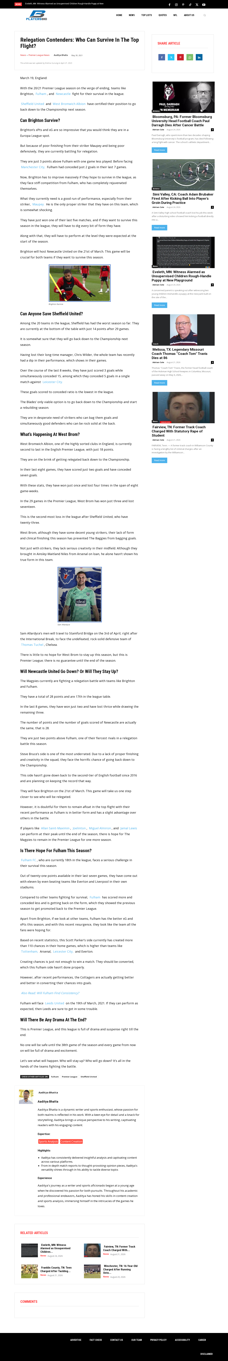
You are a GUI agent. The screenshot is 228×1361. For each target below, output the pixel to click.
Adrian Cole (158, 129)
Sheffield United (32, 104)
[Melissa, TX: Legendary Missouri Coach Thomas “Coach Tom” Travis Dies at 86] (183, 329)
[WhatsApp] (190, 57)
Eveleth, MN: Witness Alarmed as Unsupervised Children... (55, 1248)
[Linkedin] (199, 57)
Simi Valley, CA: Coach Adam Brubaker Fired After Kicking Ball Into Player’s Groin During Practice (182, 198)
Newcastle (63, 94)
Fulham (41, 94)
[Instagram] (176, 5)
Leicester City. (53, 382)
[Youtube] (204, 5)
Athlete (156, 111)
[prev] (120, 5)
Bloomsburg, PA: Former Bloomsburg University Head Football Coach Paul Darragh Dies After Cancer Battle (182, 121)
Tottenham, (29, 951)
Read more (159, 150)
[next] (125, 5)
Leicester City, (63, 951)
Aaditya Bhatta (61, 55)
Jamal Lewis (128, 828)
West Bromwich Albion (69, 104)
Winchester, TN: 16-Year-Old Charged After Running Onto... (120, 1269)
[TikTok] (190, 5)
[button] (204, 15)
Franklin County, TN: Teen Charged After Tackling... (56, 1269)
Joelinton (79, 828)
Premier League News (39, 55)
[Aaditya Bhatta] (26, 1150)
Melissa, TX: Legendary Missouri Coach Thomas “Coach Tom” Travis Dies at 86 (61, 4)
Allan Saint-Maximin (55, 828)
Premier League (69, 1076)
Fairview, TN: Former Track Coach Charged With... (119, 1248)
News (23, 55)
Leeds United (54, 1003)
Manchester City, (33, 167)
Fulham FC (28, 860)
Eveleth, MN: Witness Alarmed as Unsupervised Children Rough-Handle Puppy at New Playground (181, 276)
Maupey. (38, 204)
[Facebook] (170, 5)
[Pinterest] (183, 5)
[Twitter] (197, 5)
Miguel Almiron (100, 828)
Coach (155, 344)
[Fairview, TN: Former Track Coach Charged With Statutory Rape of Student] (91, 1250)
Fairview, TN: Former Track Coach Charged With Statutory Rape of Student (179, 431)
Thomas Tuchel (32, 645)
